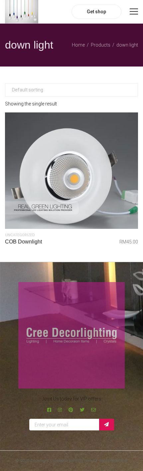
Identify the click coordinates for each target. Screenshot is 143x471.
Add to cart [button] (71, 170)
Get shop (96, 11)
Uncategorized (20, 235)
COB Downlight (23, 241)
